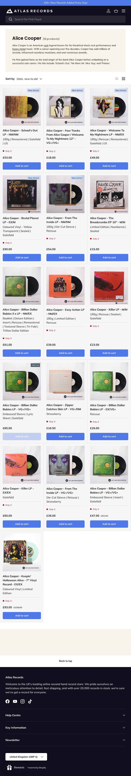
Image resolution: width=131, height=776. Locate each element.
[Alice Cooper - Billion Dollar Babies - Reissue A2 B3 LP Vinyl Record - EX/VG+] (109, 381)
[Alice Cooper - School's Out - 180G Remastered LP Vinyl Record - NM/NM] (22, 107)
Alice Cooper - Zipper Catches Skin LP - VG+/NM (63, 407)
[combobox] (65, 19)
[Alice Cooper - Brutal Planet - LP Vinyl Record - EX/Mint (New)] (22, 194)
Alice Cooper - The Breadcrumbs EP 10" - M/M (107, 220)
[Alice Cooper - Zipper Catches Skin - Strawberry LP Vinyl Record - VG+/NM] (65, 381)
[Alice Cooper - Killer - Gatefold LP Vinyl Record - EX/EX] (22, 465)
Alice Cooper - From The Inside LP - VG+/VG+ (61, 490)
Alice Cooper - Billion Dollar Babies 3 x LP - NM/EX (20, 311)
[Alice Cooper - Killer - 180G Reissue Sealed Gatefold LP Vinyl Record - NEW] (109, 286)
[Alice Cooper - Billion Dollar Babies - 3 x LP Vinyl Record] (22, 286)
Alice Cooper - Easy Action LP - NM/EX (65, 311)
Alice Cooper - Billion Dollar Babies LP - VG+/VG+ (20, 407)
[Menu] (123, 11)
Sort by (10, 78)
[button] (116, 11)
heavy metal (19, 48)
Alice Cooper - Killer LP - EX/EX (18, 490)
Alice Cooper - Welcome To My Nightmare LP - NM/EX (107, 132)
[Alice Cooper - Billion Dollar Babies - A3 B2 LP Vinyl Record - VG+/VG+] (109, 465)
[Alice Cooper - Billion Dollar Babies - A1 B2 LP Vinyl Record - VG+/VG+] (22, 381)
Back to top (65, 660)
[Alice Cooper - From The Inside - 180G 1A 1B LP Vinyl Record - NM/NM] (65, 194)
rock (46, 45)
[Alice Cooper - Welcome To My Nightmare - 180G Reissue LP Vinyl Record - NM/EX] (109, 107)
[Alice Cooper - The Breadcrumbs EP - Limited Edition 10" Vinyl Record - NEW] (109, 194)
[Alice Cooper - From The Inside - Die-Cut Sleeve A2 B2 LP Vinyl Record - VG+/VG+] (65, 465)
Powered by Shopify (36, 767)
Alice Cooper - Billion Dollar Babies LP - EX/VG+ (107, 407)
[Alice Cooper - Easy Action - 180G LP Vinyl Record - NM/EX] (65, 286)
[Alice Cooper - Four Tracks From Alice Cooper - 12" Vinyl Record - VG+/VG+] (65, 107)
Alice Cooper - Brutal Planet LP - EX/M (21, 220)
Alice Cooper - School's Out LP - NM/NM (20, 132)
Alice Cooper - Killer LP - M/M (108, 309)
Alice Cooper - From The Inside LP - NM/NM (61, 220)
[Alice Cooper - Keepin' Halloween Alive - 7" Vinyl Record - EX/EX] (22, 552)
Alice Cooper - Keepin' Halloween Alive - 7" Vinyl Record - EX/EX (20, 580)
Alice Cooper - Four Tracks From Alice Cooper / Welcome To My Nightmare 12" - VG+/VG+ (65, 136)
